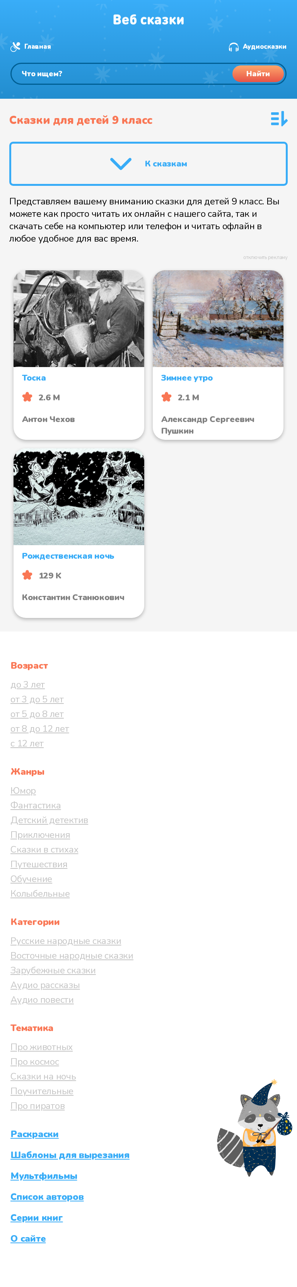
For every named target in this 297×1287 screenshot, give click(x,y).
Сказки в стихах (44, 849)
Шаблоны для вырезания (70, 1155)
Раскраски (34, 1134)
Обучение (31, 879)
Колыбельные (40, 893)
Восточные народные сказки (71, 955)
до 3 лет (27, 684)
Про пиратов (37, 1106)
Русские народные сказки (65, 941)
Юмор (23, 790)
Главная (37, 46)
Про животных (41, 1047)
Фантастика (35, 805)
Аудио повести (42, 1000)
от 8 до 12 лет (39, 728)
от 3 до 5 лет (37, 699)
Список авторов (47, 1197)
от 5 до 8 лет (37, 714)
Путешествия (38, 864)
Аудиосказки (265, 46)
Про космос (34, 1061)
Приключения (40, 835)
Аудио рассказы (45, 985)
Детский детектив (49, 820)
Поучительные (41, 1091)
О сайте (28, 1238)
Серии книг (36, 1217)
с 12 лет (27, 743)
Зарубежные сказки (53, 970)
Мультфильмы (43, 1176)
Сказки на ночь (43, 1076)
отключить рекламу (265, 257)
